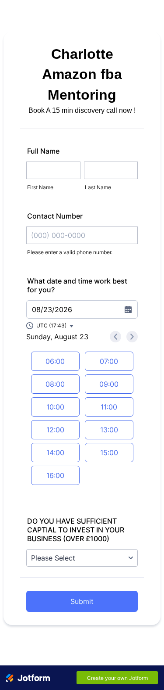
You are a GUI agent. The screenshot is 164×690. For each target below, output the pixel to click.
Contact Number (55, 216)
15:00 (109, 452)
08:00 (55, 384)
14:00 (55, 452)
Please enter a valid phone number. (69, 252)
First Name (40, 187)
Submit (82, 601)
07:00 (109, 361)
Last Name (98, 187)
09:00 (109, 384)
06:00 (55, 361)
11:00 (109, 406)
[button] (50, 325)
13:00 (109, 429)
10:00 (55, 406)
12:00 (55, 429)
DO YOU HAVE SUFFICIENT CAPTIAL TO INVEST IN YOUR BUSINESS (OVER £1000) (75, 530)
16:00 (55, 475)
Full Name (43, 151)
